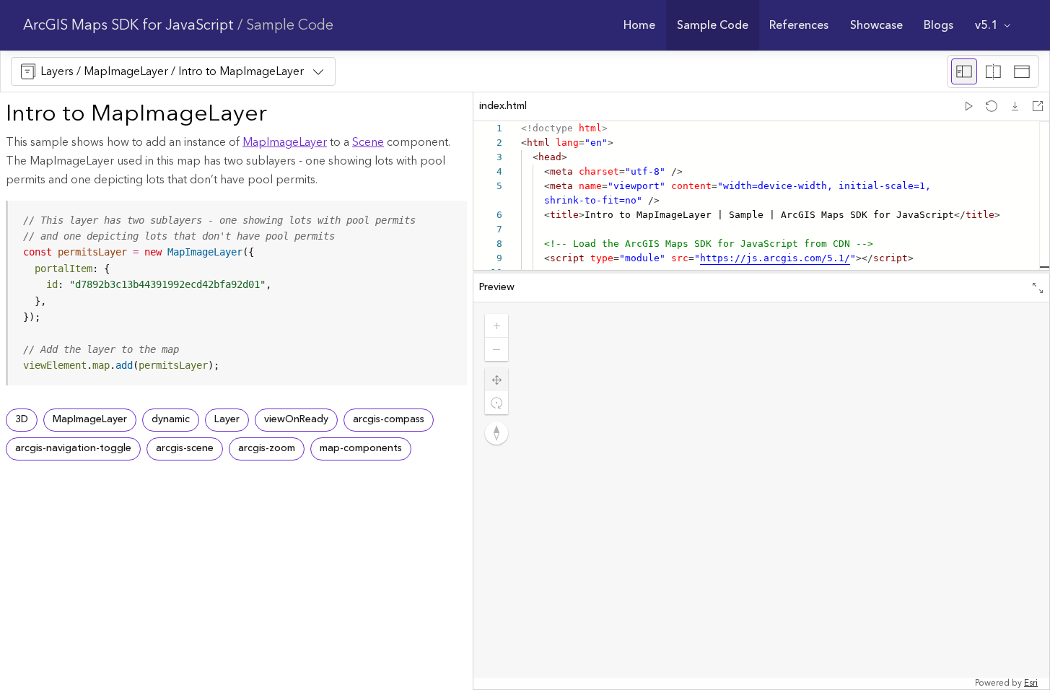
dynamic (171, 419)
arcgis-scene (185, 448)
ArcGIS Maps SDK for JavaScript (128, 25)
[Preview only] (1022, 71)
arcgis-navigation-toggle (73, 448)
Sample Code (289, 25)
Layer (227, 419)
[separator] (761, 272)
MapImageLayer (284, 142)
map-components (361, 448)
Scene (368, 142)
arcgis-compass (388, 419)
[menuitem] (639, 25)
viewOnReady (296, 419)
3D (21, 419)
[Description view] (964, 71)
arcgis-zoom (266, 448)
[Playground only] (993, 71)
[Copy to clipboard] (449, 216)
